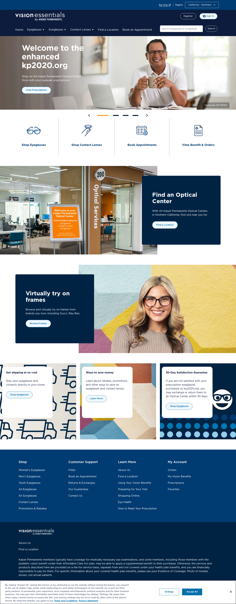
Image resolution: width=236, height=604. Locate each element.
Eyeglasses (34, 29)
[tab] (103, 115)
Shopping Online (128, 495)
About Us (124, 470)
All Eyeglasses (28, 489)
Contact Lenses (80, 29)
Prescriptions (176, 483)
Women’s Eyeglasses (32, 470)
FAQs (71, 470)
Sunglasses (56, 29)
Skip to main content (15, 5)
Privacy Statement (88, 601)
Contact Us (75, 495)
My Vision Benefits (179, 476)
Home (19, 30)
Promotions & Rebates (33, 508)
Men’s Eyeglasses (29, 476)
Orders (172, 470)
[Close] (230, 591)
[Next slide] (147, 115)
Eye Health (124, 502)
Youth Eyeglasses (29, 483)
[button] (202, 5)
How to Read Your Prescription (137, 508)
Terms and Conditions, (66, 601)
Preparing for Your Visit (132, 489)
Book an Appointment (137, 30)
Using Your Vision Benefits (134, 483)
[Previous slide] (89, 115)
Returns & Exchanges (81, 483)
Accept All (192, 592)
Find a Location (108, 30)
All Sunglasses (28, 495)
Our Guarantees (78, 489)
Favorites (173, 489)
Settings (169, 592)
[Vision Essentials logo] (40, 16)
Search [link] (211, 29)
